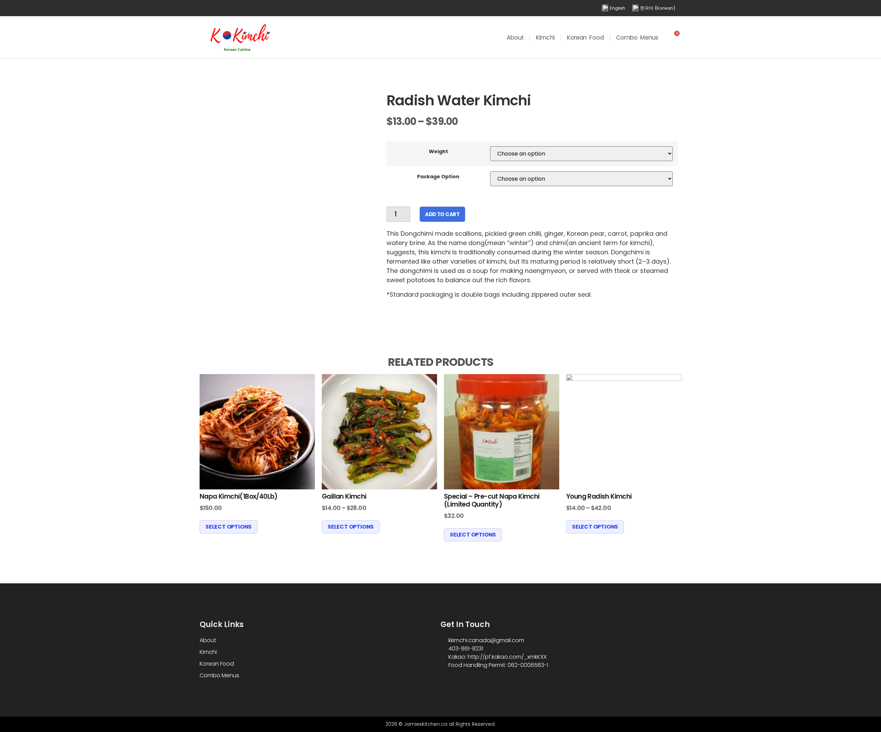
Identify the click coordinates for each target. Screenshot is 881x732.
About (515, 37)
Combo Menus (637, 37)
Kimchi (545, 37)
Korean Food (585, 37)
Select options (228, 527)
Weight (438, 151)
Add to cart (442, 214)
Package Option (438, 176)
